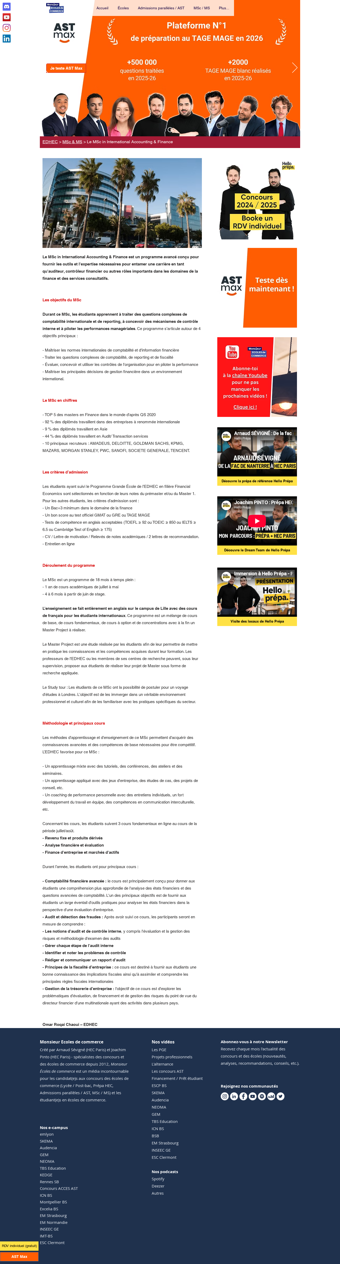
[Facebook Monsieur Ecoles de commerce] (243, 1096)
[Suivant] (295, 68)
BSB (155, 1135)
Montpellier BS (53, 1201)
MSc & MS (72, 141)
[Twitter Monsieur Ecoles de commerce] (280, 1096)
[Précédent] (45, 68)
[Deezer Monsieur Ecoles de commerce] (271, 1096)
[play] (285, 323)
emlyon (47, 1134)
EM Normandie (53, 1222)
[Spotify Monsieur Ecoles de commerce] (262, 1096)
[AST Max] (170, 129)
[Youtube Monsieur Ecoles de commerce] (7, 17)
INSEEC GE (49, 1229)
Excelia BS (49, 1208)
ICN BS (46, 1195)
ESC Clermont (52, 1242)
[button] (123, 8)
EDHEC (50, 141)
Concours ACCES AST (59, 1188)
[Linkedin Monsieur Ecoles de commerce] (7, 39)
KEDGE (46, 1174)
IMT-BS (46, 1235)
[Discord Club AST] (7, 7)
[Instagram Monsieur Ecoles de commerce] (7, 28)
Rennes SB (49, 1181)
